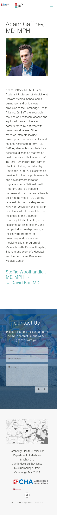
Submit (41, 389)
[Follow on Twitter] (27, 495)
